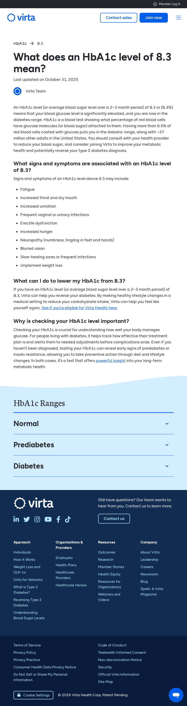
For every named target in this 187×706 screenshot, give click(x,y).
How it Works (24, 559)
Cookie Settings (33, 695)
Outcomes (106, 552)
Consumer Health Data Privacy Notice (44, 667)
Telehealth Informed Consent (122, 652)
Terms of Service (27, 645)
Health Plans (66, 565)
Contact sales (119, 17)
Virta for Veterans (27, 579)
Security (105, 667)
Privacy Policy (24, 652)
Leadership (149, 559)
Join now (153, 17)
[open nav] (178, 17)
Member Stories (111, 567)
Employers (64, 558)
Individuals (22, 552)
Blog (144, 581)
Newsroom (149, 574)
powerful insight (110, 360)
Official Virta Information (118, 674)
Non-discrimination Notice (120, 660)
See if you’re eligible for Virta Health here (79, 307)
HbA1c (20, 43)
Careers (146, 567)
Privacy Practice (26, 660)
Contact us (114, 518)
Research (105, 559)
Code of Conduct (112, 645)
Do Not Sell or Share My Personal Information (40, 677)
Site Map (105, 682)
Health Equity (109, 574)
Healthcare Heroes (71, 585)
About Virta (149, 552)
